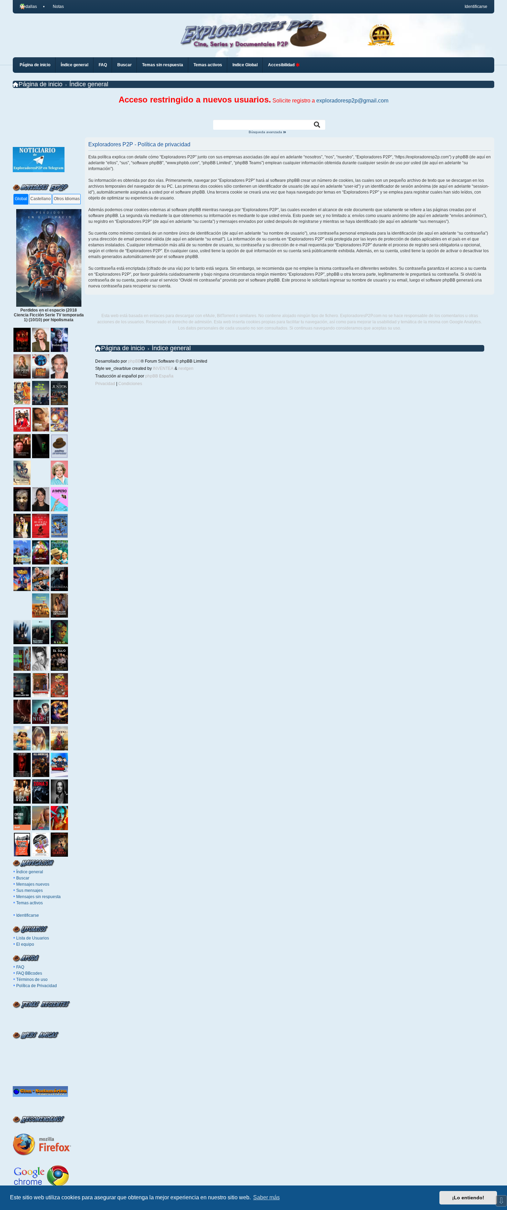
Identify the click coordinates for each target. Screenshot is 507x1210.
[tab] (20, 199)
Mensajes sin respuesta (38, 896)
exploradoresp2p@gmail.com (352, 101)
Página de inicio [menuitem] (35, 64)
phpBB (134, 361)
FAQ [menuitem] (103, 64)
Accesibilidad (282, 64)
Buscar (22, 878)
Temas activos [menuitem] (207, 64)
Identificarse (27, 915)
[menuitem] (55, 6)
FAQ (20, 967)
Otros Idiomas (67, 198)
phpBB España (159, 376)
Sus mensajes (29, 890)
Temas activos (29, 903)
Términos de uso (32, 979)
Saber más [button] (266, 1197)
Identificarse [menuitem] (476, 6)
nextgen (185, 368)
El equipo (25, 944)
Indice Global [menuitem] (245, 64)
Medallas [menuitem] (28, 6)
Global (21, 198)
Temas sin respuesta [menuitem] (162, 64)
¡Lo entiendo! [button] (468, 1197)
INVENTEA (163, 368)
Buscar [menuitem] (124, 64)
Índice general (29, 871)
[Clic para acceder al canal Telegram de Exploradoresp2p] (38, 170)
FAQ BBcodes (29, 973)
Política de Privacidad (36, 985)
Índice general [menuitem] (74, 64)
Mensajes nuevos (32, 884)
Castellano (40, 198)
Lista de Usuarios (32, 938)
